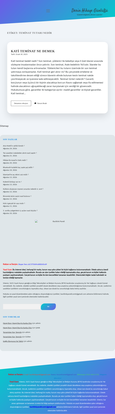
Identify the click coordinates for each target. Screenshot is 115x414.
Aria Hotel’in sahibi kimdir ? (14, 146)
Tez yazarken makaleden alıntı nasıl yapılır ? (20, 153)
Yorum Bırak (42, 103)
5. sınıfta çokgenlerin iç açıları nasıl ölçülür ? (20, 211)
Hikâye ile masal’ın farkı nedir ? (15, 160)
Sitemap (4, 126)
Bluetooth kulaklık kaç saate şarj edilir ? (18, 167)
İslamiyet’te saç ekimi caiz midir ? (16, 175)
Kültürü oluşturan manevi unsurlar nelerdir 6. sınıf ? (23, 189)
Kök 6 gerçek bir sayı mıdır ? (14, 203)
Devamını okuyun (22, 104)
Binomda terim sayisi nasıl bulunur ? (17, 196)
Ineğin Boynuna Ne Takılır (13, 341)
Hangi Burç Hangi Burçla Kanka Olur (17, 323)
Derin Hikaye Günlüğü (90, 11)
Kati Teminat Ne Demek (33, 51)
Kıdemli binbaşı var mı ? (12, 182)
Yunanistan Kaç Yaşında (12, 332)
